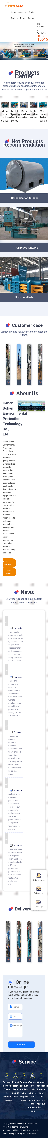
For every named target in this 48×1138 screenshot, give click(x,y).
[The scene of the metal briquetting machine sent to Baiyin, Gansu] (29, 941)
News (22, 18)
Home (13, 12)
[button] (24, 56)
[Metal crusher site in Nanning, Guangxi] (19, 364)
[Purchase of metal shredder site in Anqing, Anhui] (29, 364)
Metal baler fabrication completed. (18, 845)
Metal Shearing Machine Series (14, 116)
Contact (31, 18)
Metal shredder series (24, 114)
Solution (14, 18)
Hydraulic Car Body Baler (18, 628)
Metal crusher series (33, 114)
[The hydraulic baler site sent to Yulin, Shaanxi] (19, 941)
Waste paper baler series (43, 116)
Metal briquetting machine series (5, 116)
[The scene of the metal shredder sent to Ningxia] (40, 941)
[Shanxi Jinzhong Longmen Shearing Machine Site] (40, 364)
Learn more (8, 572)
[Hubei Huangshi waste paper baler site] (8, 364)
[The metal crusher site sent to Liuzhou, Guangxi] (8, 941)
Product (32, 12)
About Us (22, 12)
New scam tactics (18, 677)
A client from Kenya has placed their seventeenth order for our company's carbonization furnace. (18, 790)
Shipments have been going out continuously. (18, 732)
